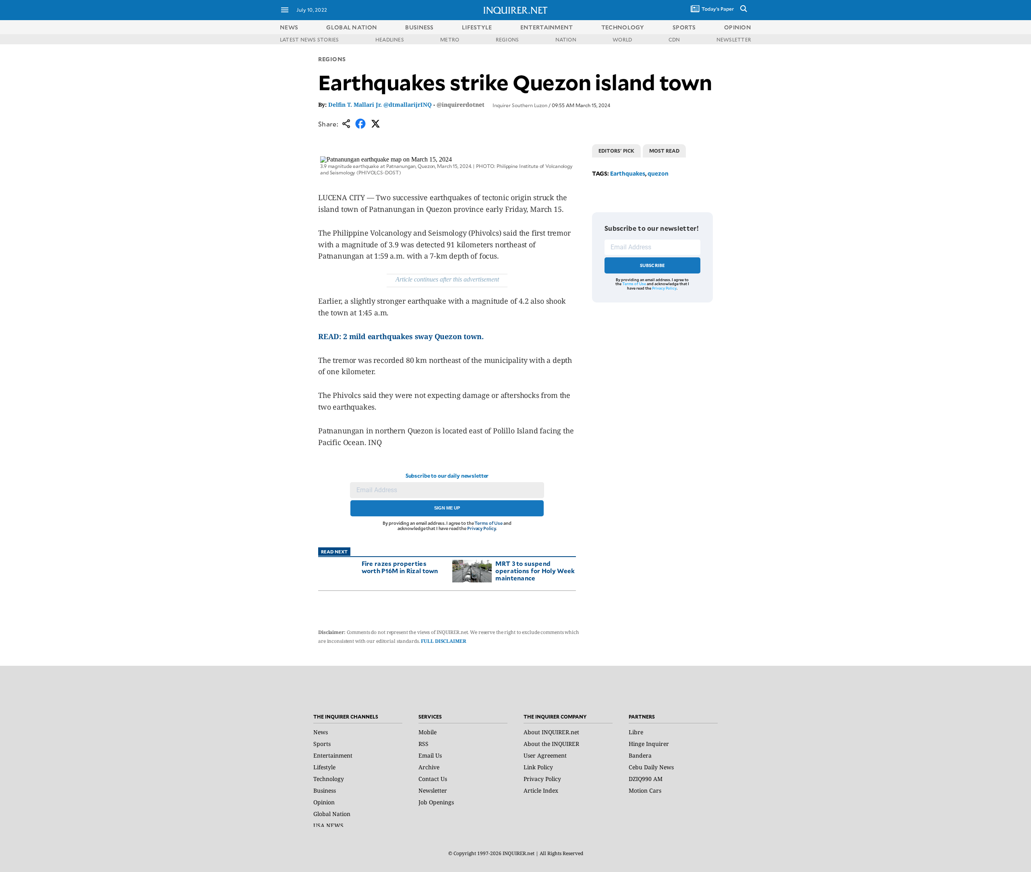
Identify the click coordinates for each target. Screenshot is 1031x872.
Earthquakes (627, 173)
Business (324, 790)
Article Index (541, 790)
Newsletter (432, 790)
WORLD (622, 39)
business (419, 27)
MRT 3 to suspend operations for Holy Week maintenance (535, 570)
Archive (428, 767)
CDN (674, 39)
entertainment (546, 27)
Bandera (640, 755)
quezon (658, 173)
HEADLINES (389, 39)
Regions (332, 59)
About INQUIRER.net (551, 732)
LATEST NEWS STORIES (309, 39)
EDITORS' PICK (616, 150)
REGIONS (507, 39)
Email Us (430, 755)
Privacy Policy (481, 528)
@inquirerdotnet (460, 104)
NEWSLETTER (733, 39)
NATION (565, 39)
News (289, 27)
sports (684, 27)
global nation (351, 27)
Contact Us (432, 779)
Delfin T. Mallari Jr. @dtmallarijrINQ (380, 104)
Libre (636, 732)
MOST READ (664, 150)
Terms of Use (488, 523)
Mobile (427, 732)
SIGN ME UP (447, 507)
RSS (423, 744)
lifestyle (477, 27)
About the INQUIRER (551, 744)
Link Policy (538, 767)
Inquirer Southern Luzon (520, 105)
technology (622, 27)
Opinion (324, 802)
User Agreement (545, 755)
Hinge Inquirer (649, 744)
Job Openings (436, 802)
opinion (737, 27)
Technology (328, 779)
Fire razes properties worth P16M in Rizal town (400, 567)
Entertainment (332, 755)
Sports (322, 744)
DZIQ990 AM (645, 779)
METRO (449, 39)
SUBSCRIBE (652, 265)
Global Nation (331, 814)
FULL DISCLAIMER (443, 641)
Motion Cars (645, 790)
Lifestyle (324, 767)
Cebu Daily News (651, 767)
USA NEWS (328, 825)
